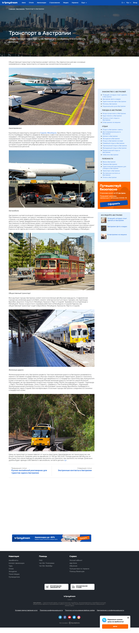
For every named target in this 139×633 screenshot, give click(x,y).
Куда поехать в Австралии (112, 115)
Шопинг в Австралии (110, 136)
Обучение (73, 566)
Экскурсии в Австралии (111, 138)
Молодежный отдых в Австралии (115, 148)
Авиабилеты (13, 560)
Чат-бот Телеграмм (46, 563)
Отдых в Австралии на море (113, 141)
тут (65, 460)
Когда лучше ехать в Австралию (114, 113)
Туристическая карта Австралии (114, 101)
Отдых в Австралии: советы (113, 129)
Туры (10, 566)
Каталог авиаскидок (16, 563)
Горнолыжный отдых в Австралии (115, 145)
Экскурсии (13, 571)
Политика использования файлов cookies (80, 610)
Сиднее (43, 133)
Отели (11, 568)
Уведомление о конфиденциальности (110, 610)
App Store (73, 563)
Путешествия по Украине (79, 568)
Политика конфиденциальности (51, 610)
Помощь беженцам (77, 571)
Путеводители (14, 577)
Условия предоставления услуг (26, 610)
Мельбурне (51, 133)
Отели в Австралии (110, 177)
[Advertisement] (51, 507)
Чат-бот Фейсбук (45, 566)
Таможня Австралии (110, 164)
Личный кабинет (76, 560)
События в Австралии (110, 154)
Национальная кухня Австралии (114, 106)
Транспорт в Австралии (111, 170)
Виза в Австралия (109, 162)
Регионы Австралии (110, 104)
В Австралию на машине (111, 122)
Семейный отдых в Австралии (113, 143)
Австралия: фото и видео (112, 99)
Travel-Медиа (14, 574)
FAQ (40, 560)
